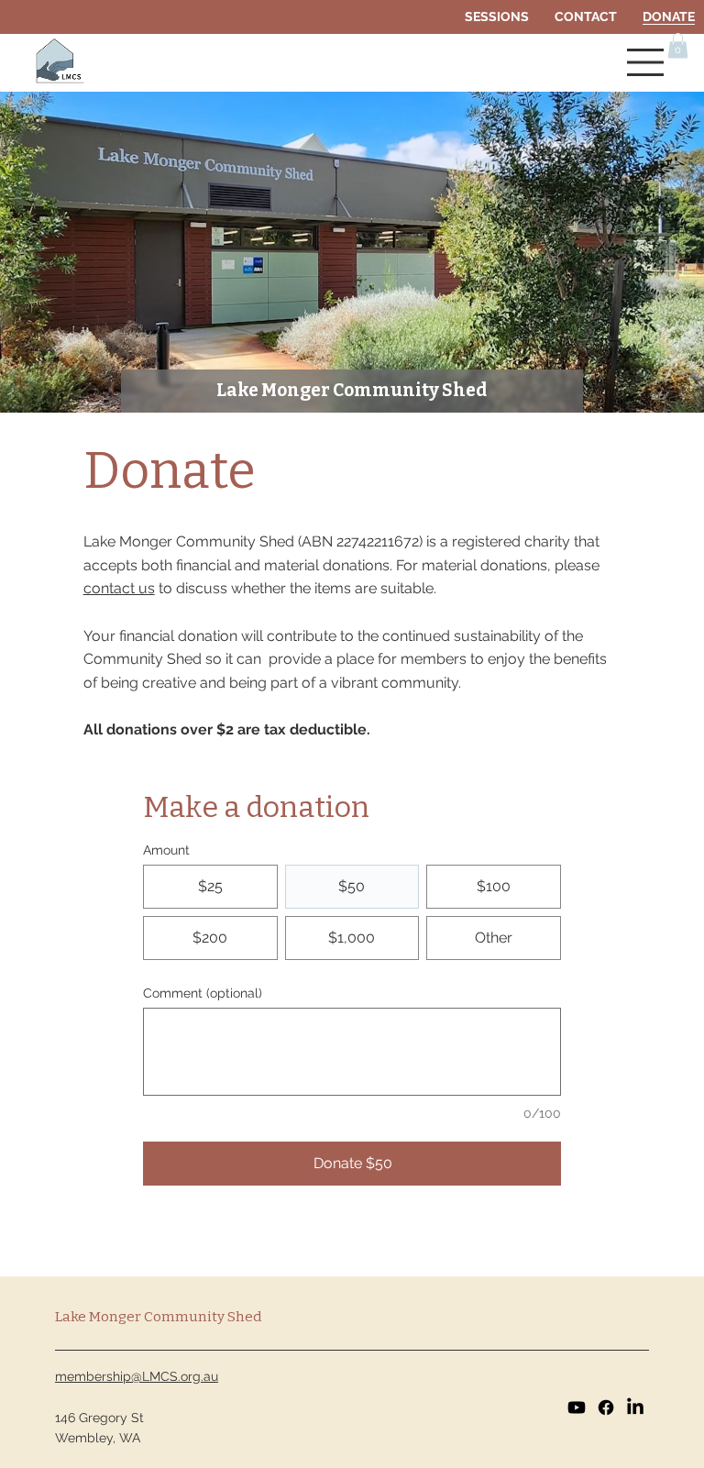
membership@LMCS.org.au (136, 1376)
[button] (677, 45)
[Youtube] (576, 1407)
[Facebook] (606, 1407)
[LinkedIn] (635, 1407)
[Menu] (646, 62)
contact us (119, 588)
